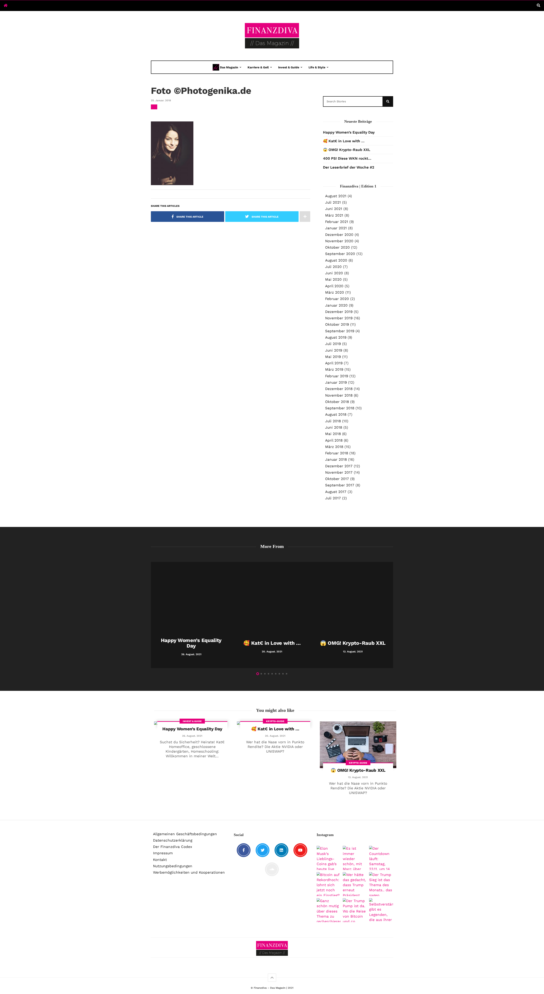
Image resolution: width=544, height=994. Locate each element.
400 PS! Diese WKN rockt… (347, 158)
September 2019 (339, 331)
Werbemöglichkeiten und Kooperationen (189, 872)
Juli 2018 (333, 421)
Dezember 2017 (339, 466)
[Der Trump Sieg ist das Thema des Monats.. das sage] (381, 884)
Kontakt (160, 859)
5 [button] (272, 673)
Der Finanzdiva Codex (172, 847)
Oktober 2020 (337, 247)
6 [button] (275, 673)
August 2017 (335, 492)
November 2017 (339, 472)
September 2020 (340, 254)
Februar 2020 (337, 299)
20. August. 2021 (275, 735)
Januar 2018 (336, 459)
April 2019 (334, 363)
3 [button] (265, 673)
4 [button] (268, 673)
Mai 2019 (333, 357)
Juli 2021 (333, 202)
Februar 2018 (336, 453)
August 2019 (335, 337)
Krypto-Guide (275, 721)
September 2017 (339, 485)
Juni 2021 (333, 209)
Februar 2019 (336, 376)
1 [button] (257, 673)
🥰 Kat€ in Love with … (343, 141)
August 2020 (336, 260)
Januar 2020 (336, 305)
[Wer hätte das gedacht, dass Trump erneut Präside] (355, 884)
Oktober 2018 (337, 402)
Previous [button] (153, 616)
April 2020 (334, 286)
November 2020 (339, 241)
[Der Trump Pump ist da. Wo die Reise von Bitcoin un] (355, 910)
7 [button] (279, 673)
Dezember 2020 (339, 234)
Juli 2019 (333, 344)
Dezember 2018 (339, 389)
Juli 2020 (333, 267)
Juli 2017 (333, 498)
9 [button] (286, 673)
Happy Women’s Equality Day (349, 132)
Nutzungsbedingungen (172, 866)
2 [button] (261, 673)
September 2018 (339, 408)
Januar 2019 (336, 382)
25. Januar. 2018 (161, 100)
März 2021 (334, 215)
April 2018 (334, 440)
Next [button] (391, 616)
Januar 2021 (336, 228)
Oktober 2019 (337, 324)
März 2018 (334, 447)
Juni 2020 (334, 273)
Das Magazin (229, 67)
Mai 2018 (333, 434)
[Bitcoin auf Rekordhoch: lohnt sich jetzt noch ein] (329, 884)
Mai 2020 (333, 279)
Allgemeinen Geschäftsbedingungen (185, 834)
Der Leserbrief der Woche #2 (348, 167)
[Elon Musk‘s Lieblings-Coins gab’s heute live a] (329, 858)
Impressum (163, 853)
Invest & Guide (288, 67)
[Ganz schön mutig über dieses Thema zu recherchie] (329, 910)
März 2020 (334, 292)
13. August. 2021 (358, 777)
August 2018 (335, 414)
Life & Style (317, 67)
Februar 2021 (336, 222)
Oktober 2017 (337, 479)
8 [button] (283, 673)
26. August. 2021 (192, 735)
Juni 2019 (333, 350)
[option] (191, 615)
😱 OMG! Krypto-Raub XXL (346, 150)
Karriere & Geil (258, 67)
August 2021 (335, 196)
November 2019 (339, 318)
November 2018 (339, 395)
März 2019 (334, 369)
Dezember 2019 (339, 312)
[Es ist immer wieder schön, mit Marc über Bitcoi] (355, 858)
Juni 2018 (333, 427)
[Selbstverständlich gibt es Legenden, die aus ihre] (381, 910)
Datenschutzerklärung (172, 840)
